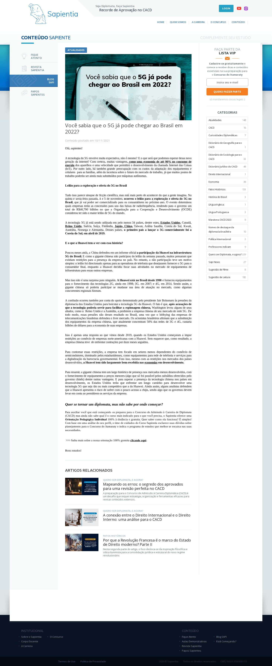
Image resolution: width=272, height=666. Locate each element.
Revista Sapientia (192, 646)
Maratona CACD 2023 (227, 219)
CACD (227, 127)
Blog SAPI (221, 636)
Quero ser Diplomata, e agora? (227, 254)
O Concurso (218, 22)
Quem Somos (178, 22)
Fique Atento (189, 636)
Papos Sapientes (191, 650)
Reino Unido (73, 226)
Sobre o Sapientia (31, 636)
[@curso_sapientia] (246, 9)
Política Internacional (227, 239)
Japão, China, (124, 226)
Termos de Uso (66, 661)
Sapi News (227, 262)
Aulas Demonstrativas (194, 641)
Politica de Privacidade (93, 661)
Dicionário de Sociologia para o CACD (227, 157)
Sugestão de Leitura (227, 277)
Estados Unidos (170, 222)
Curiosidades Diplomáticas (227, 135)
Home (160, 22)
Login (226, 8)
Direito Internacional (227, 174)
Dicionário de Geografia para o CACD (227, 145)
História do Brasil (227, 197)
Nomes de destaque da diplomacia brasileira (227, 229)
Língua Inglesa (227, 204)
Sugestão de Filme (227, 269)
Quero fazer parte (227, 91)
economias (151, 362)
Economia (227, 181)
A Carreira (198, 22)
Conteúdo (238, 22)
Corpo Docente (29, 641)
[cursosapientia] (239, 9)
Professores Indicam (227, 246)
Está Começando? (226, 641)
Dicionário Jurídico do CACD (227, 166)
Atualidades (76, 50)
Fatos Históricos (227, 189)
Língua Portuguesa (227, 212)
